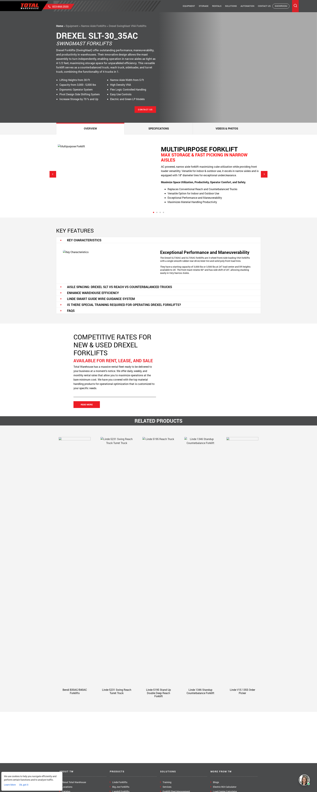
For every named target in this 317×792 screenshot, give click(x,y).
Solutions (231, 6)
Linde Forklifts (119, 782)
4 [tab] (163, 212)
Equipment (189, 6)
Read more (87, 404)
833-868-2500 (60, 6)
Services (167, 786)
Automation (247, 6)
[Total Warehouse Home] (29, 6)
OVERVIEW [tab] (90, 128)
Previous (53, 174)
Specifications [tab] (158, 128)
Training (167, 782)
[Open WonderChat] (304, 779)
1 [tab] (153, 212)
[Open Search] (295, 6)
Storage (204, 6)
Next (264, 174)
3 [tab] (160, 212)
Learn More (10, 784)
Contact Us (264, 6)
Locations (67, 786)
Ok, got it (23, 784)
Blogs (216, 782)
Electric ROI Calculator (224, 786)
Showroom (281, 6)
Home (59, 26)
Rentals (216, 6)
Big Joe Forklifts (120, 786)
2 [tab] (156, 212)
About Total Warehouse (74, 782)
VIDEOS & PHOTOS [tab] (227, 128)
